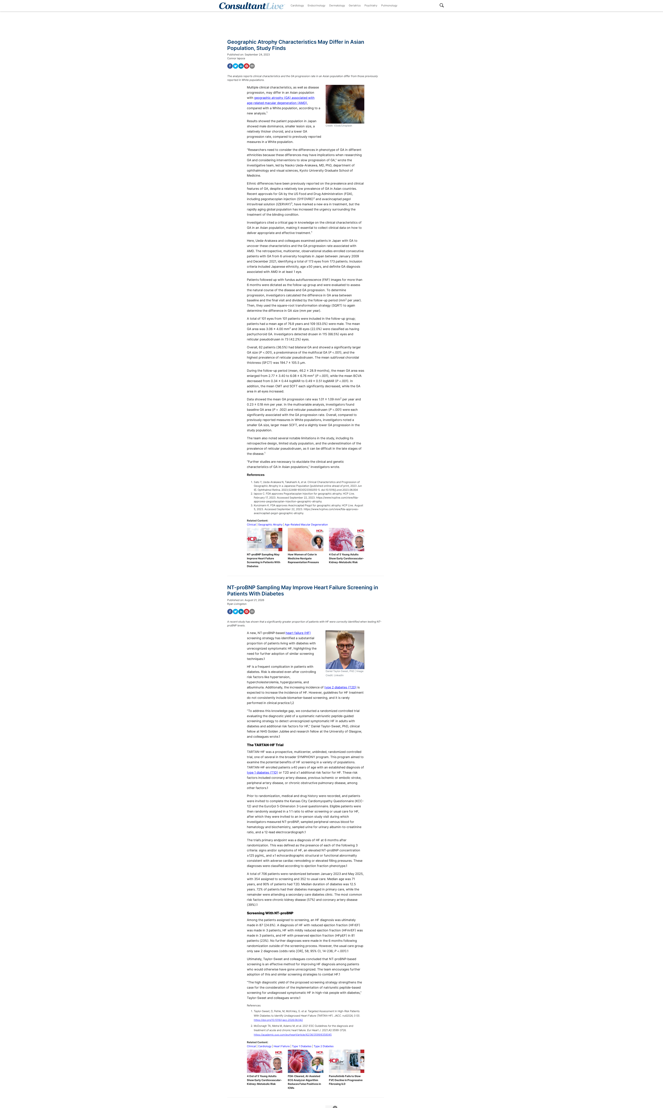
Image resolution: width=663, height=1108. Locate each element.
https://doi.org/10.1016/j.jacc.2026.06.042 (278, 1020)
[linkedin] (241, 66)
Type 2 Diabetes (324, 1046)
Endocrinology (316, 5)
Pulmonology (389, 5)
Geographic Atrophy (270, 524)
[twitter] (235, 66)
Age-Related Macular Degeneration (306, 524)
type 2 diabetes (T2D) (340, 687)
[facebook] (230, 66)
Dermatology (337, 5)
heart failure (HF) (298, 633)
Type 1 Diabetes (301, 1046)
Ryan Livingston (237, 603)
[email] (252, 66)
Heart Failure (282, 1046)
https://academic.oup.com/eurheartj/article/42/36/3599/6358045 (293, 1034)
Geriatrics (355, 5)
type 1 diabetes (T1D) (262, 772)
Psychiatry (370, 5)
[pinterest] (246, 66)
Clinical (251, 524)
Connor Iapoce (236, 58)
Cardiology (297, 5)
